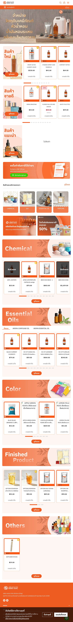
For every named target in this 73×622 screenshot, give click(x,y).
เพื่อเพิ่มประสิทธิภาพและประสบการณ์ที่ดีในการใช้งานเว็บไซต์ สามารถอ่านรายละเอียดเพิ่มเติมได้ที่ (21, 616)
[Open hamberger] (68, 3)
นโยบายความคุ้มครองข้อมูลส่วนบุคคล (17, 619)
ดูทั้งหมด (67, 7)
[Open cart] (64, 3)
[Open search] (60, 3)
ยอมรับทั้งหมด (61, 615)
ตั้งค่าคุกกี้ (47, 615)
